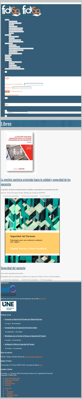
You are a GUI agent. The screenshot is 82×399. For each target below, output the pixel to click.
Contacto (8, 385)
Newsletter (12, 63)
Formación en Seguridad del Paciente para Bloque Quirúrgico (23, 319)
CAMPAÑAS (8, 55)
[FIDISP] (21, 16)
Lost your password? (11, 95)
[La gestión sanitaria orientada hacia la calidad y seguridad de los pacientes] (20, 174)
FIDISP (47, 196)
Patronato (11, 25)
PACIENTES (8, 58)
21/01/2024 (15, 196)
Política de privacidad (12, 380)
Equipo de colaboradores (16, 30)
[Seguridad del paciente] (32, 262)
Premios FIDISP (13, 52)
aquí (41, 365)
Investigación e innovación (16, 41)
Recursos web (13, 65)
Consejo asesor (13, 26)
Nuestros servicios (14, 36)
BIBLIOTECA (8, 60)
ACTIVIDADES (9, 43)
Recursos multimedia (14, 67)
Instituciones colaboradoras (16, 31)
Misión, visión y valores (15, 23)
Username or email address (14, 84)
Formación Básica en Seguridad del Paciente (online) (21, 327)
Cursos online (12, 45)
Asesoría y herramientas (15, 53)
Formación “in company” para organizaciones (21, 48)
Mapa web (8, 381)
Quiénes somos (13, 21)
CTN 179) (42, 298)
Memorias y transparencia (16, 28)
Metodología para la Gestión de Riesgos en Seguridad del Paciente (25, 336)
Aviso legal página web (12, 378)
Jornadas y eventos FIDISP (16, 50)
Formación (12, 38)
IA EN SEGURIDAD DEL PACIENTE (14, 69)
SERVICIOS (8, 35)
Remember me (17, 91)
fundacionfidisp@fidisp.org (33, 357)
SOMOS (7, 19)
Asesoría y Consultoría (15, 40)
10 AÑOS (11, 33)
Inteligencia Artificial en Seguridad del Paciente (19, 344)
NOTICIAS (7, 57)
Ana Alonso (48, 280)
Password (8, 88)
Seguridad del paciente (13, 268)
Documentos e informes (15, 62)
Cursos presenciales (14, 47)
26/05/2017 (15, 280)
